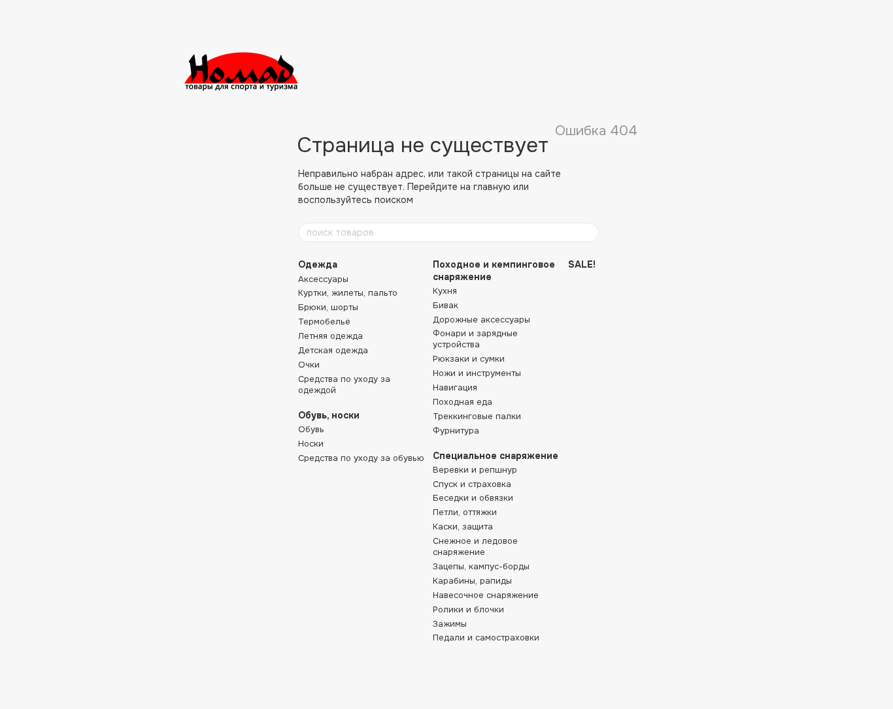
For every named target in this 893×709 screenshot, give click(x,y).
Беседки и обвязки (473, 497)
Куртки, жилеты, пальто (347, 292)
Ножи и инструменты (477, 373)
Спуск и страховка (472, 484)
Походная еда (462, 401)
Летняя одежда (330, 335)
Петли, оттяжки (465, 512)
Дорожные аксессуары (481, 319)
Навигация (455, 387)
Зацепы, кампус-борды (481, 566)
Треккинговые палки (477, 416)
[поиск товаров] (588, 232)
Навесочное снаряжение (486, 595)
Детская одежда (333, 350)
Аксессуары (323, 279)
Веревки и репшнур (475, 469)
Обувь (311, 429)
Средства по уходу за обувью (361, 458)
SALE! (582, 264)
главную (492, 187)
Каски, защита (463, 526)
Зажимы (450, 623)
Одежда (317, 264)
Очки (309, 364)
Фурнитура (456, 430)
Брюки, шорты (328, 307)
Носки (311, 443)
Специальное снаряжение (495, 456)
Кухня (445, 290)
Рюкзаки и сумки (469, 358)
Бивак (445, 305)
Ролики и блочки (468, 609)
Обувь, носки (329, 415)
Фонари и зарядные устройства (475, 339)
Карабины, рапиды (472, 580)
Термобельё (324, 321)
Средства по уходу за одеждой (344, 384)
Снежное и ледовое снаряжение (475, 546)
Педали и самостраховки (486, 637)
